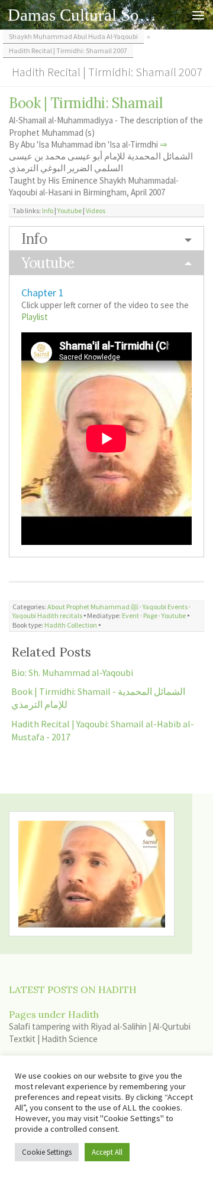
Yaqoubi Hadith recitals (47, 615)
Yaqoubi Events (165, 606)
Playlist (34, 316)
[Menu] (198, 15)
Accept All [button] (107, 1152)
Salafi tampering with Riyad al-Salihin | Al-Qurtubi (100, 1026)
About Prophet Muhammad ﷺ (92, 606)
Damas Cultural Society (84, 14)
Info (47, 210)
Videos (95, 210)
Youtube (69, 210)
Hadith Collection (70, 624)
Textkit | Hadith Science (53, 1038)
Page (150, 615)
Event (130, 615)
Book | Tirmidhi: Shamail (85, 103)
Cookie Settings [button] (47, 1152)
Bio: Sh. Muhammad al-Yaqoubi (72, 672)
